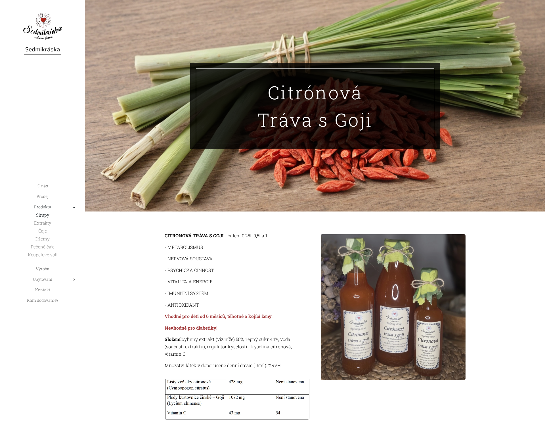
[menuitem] (42, 186)
